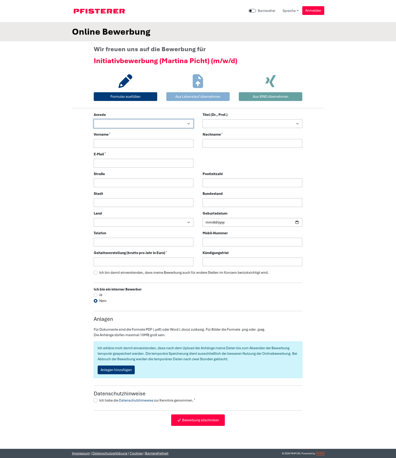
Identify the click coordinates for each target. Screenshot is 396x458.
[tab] (125, 86)
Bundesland (213, 193)
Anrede (100, 114)
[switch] (252, 11)
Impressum (81, 453)
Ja (100, 295)
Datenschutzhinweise (136, 400)
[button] (313, 10)
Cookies (136, 453)
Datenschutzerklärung (109, 453)
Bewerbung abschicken (200, 420)
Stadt (98, 193)
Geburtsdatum (215, 213)
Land (98, 213)
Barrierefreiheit (156, 453)
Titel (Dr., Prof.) (215, 114)
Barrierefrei (266, 10)
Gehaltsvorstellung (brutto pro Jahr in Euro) (130, 252)
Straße (99, 174)
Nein (103, 301)
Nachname (213, 134)
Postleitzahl (213, 174)
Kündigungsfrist (216, 253)
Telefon (100, 233)
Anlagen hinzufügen (116, 370)
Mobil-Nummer (215, 233)
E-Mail (100, 154)
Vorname (102, 134)
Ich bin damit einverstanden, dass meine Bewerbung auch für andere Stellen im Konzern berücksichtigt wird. (184, 272)
